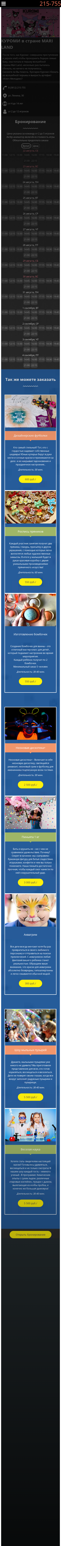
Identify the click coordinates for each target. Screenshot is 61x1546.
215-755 (50, 3)
